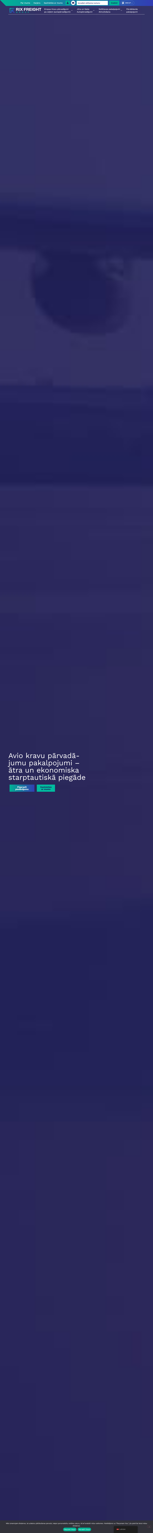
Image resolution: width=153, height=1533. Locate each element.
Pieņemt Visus (69, 1529)
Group (128, 3)
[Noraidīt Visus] (149, 1527)
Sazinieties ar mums (53, 3)
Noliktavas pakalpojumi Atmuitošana (109, 10)
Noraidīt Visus (84, 1529)
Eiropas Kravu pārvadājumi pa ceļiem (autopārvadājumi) (57, 10)
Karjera (37, 3)
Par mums (25, 3)
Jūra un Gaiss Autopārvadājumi (84, 10)
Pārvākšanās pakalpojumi (132, 10)
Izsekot (114, 3)
